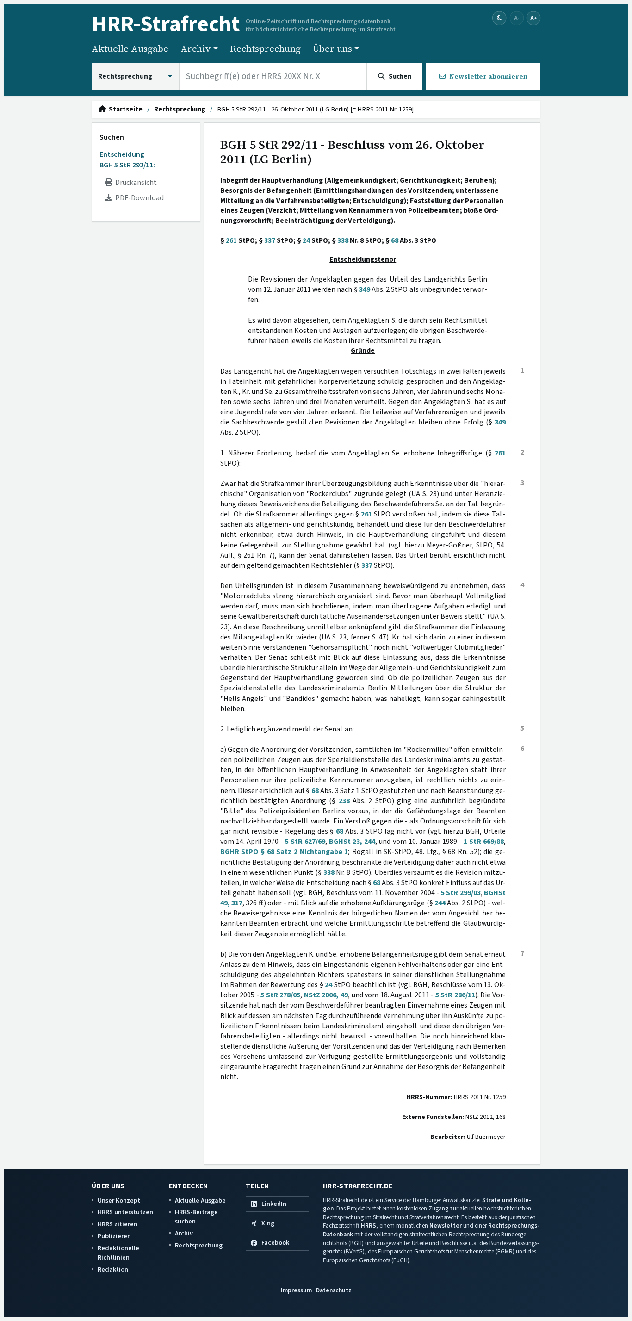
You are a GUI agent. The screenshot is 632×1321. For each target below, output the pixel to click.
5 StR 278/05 (280, 995)
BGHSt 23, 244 (352, 841)
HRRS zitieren (117, 1224)
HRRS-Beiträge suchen (196, 1216)
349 (364, 289)
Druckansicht (134, 183)
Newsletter (445, 1225)
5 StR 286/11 (455, 995)
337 (269, 240)
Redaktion (113, 1269)
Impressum (296, 1290)
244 (440, 903)
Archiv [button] (195, 48)
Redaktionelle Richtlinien (118, 1252)
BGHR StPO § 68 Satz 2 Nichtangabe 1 (284, 852)
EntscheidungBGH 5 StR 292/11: (127, 159)
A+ (533, 18)
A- (517, 18)
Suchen (111, 137)
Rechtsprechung (265, 48)
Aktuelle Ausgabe (130, 48)
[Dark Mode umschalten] (499, 18)
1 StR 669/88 (484, 841)
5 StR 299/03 (461, 893)
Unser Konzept (119, 1200)
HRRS (368, 1225)
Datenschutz (334, 1290)
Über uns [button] (332, 48)
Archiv (184, 1233)
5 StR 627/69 (305, 841)
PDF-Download (138, 198)
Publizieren (114, 1236)
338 (342, 240)
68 (394, 240)
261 (231, 240)
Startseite (124, 109)
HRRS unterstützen (125, 1212)
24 (306, 240)
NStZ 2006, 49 (326, 995)
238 (344, 801)
